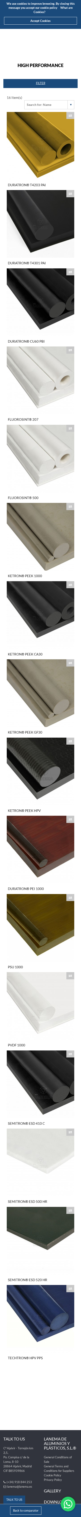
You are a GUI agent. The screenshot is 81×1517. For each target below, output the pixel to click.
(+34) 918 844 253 (19, 1482)
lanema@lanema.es (19, 1486)
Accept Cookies (40, 21)
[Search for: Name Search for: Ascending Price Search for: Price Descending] (49, 104)
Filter (40, 83)
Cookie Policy (52, 1475)
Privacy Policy (53, 1480)
